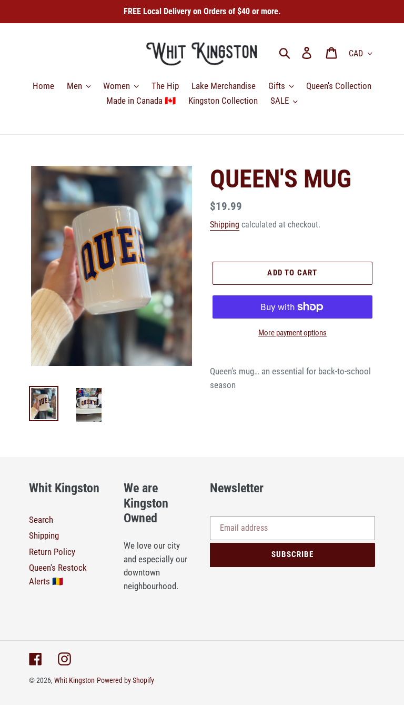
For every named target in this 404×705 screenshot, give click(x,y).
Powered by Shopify (125, 680)
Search (41, 519)
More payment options (292, 332)
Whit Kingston (74, 680)
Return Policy (52, 552)
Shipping (224, 225)
